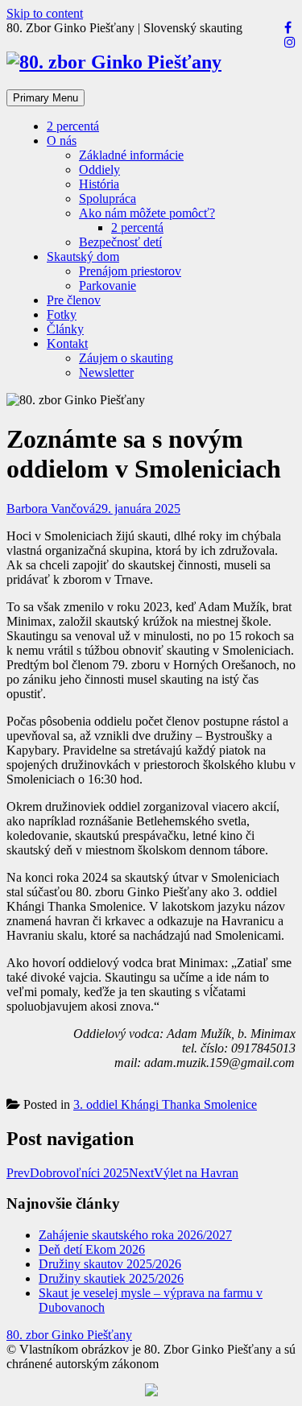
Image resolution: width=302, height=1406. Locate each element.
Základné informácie (131, 155)
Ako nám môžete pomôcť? (147, 213)
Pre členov (74, 300)
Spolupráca (107, 198)
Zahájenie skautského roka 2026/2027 (135, 1235)
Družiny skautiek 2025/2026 (111, 1278)
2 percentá (73, 126)
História (99, 184)
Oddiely (99, 169)
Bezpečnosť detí (120, 242)
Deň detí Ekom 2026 (92, 1249)
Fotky (62, 314)
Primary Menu (45, 98)
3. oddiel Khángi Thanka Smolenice (165, 1104)
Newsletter (106, 372)
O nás (62, 140)
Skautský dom (83, 256)
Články (65, 329)
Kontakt (67, 343)
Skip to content (44, 13)
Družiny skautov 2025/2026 (110, 1264)
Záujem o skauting (126, 358)
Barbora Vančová (50, 508)
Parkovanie (107, 285)
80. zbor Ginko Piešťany (69, 1335)
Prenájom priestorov (130, 271)
